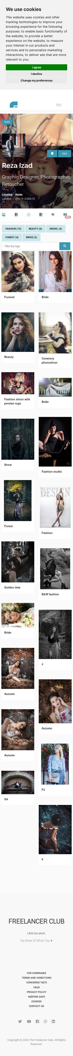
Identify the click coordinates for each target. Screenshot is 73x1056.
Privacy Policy (36, 992)
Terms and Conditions (36, 977)
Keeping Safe (36, 996)
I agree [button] (36, 67)
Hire (64, 153)
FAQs (36, 987)
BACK (7, 122)
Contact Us (36, 1006)
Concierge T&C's (36, 982)
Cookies (36, 1001)
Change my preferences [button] (37, 80)
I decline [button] (36, 73)
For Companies (36, 973)
